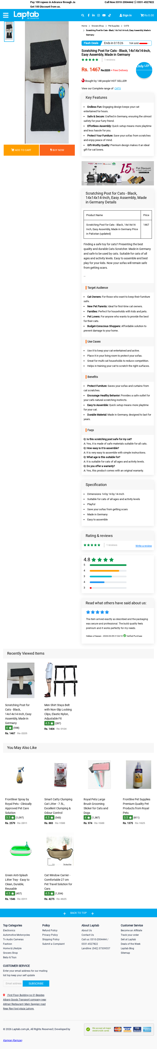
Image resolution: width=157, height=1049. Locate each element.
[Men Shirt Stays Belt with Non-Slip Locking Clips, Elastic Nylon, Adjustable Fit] (60, 698)
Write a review (144, 545)
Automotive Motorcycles (16, 935)
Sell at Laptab (128, 939)
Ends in (108, 43)
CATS (117, 88)
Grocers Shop (10, 952)
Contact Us (88, 935)
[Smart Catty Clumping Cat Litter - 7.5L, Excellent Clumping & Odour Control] (60, 792)
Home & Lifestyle (12, 948)
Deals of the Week (130, 944)
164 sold (134, 43)
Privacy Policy (50, 935)
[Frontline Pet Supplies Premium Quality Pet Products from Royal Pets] (138, 792)
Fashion (7, 944)
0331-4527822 (145, 2)
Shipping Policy (50, 939)
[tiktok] (109, 15)
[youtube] (104, 15)
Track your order (130, 935)
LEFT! (148, 65)
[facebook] (89, 15)
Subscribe (36, 983)
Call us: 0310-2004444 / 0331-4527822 (95, 941)
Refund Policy (49, 930)
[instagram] (98, 15)
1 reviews (109, 59)
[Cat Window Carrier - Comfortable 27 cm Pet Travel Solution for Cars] (60, 868)
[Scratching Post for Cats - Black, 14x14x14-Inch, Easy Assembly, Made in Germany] (21, 698)
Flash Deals (91, 43)
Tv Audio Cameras (13, 939)
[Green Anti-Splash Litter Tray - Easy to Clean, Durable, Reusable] (21, 868)
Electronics (9, 930)
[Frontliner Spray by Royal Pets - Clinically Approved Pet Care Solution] (21, 792)
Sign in (127, 15)
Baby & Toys (9, 957)
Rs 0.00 (149, 15)
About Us (87, 930)
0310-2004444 (124, 2)
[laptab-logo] (26, 15)
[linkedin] (93, 15)
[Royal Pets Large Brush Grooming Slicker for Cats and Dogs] (99, 792)
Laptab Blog (127, 948)
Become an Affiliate (131, 930)
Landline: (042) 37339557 (96, 948)
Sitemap (125, 952)
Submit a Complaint (53, 944)
